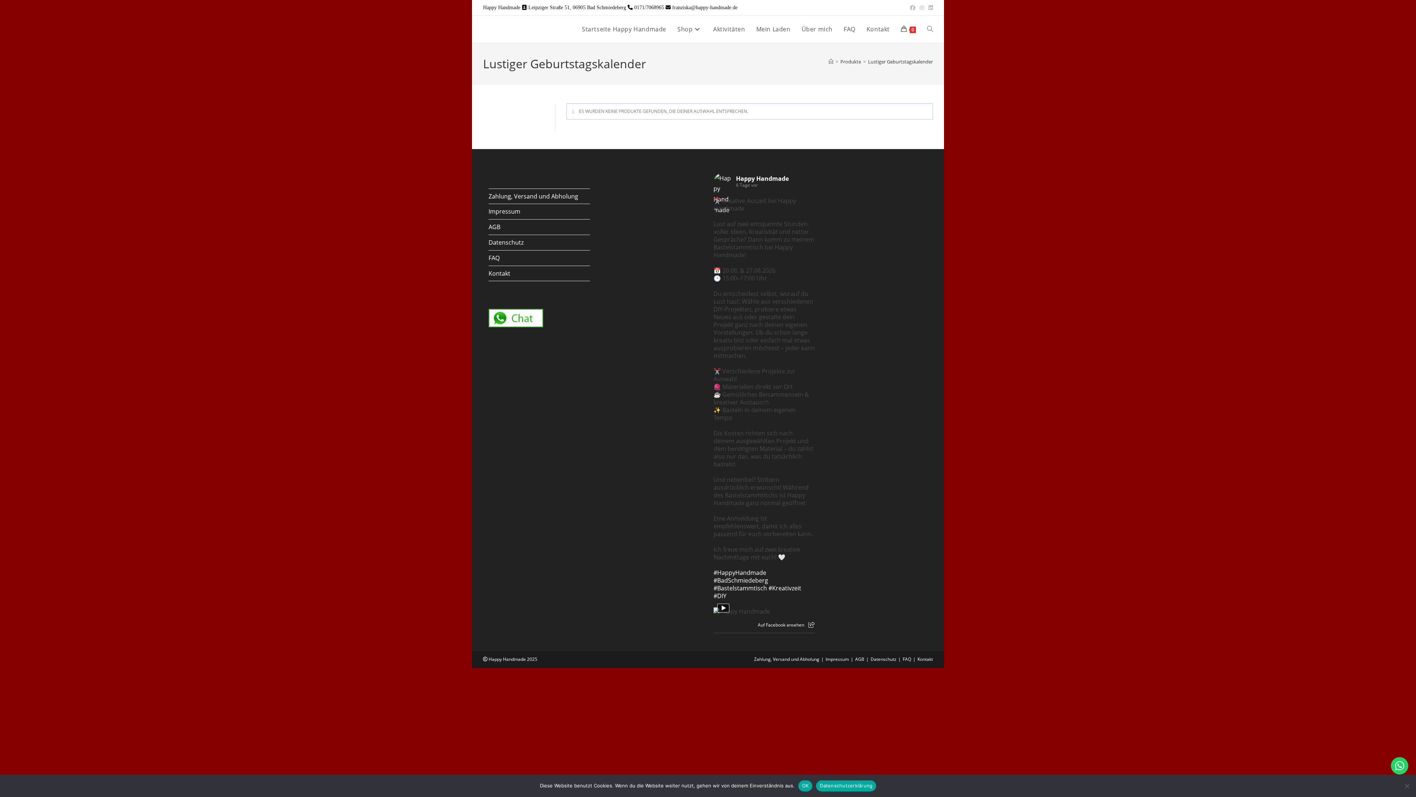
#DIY (720, 596)
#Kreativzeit (784, 588)
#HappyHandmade (740, 573)
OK (805, 786)
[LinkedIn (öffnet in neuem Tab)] (929, 7)
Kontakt (499, 273)
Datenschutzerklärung (846, 786)
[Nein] (1406, 786)
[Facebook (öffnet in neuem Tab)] (912, 7)
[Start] (831, 61)
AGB (494, 227)
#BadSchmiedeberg (741, 580)
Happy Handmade (762, 179)
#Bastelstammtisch (740, 588)
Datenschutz (506, 242)
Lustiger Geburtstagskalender (900, 61)
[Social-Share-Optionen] (811, 625)
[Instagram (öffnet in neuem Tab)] (921, 7)
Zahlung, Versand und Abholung (533, 196)
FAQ (494, 258)
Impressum (504, 211)
